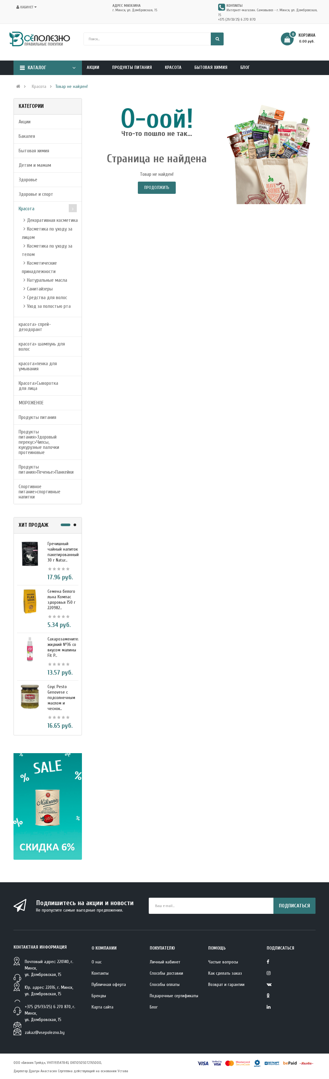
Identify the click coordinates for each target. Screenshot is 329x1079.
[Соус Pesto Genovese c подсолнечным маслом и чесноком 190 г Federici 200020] (30, 696)
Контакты (100, 973)
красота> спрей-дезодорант (35, 326)
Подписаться (294, 906)
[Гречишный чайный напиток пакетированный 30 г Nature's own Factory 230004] (30, 553)
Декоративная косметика (52, 220)
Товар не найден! (71, 86)
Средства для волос (47, 297)
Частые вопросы (223, 962)
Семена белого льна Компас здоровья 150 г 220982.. (62, 599)
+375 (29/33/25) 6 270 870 (237, 19)
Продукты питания (37, 417)
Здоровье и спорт (36, 194)
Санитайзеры (40, 289)
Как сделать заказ (225, 973)
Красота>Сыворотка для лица (38, 385)
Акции (25, 122)
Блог (154, 1007)
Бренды (99, 996)
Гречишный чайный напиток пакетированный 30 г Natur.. (63, 552)
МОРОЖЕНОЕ (31, 403)
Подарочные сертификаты (174, 996)
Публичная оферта (109, 984)
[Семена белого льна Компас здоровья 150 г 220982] (30, 601)
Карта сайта (102, 1007)
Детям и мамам (35, 165)
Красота (39, 86)
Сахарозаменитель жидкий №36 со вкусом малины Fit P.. (65, 647)
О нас (97, 962)
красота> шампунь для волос (42, 346)
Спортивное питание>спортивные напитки (39, 492)
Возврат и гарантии (226, 984)
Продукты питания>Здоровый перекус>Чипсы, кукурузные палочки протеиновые (39, 442)
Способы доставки (166, 973)
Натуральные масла (47, 280)
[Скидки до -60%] (47, 806)
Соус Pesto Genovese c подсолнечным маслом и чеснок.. (61, 697)
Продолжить (156, 187)
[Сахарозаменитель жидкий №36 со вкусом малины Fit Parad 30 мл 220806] (30, 649)
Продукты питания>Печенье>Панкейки (46, 469)
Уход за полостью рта (49, 306)
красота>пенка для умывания (38, 366)
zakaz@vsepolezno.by (45, 1032)
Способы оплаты (165, 984)
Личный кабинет (165, 962)
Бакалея (27, 136)
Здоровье (28, 180)
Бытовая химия (34, 151)
